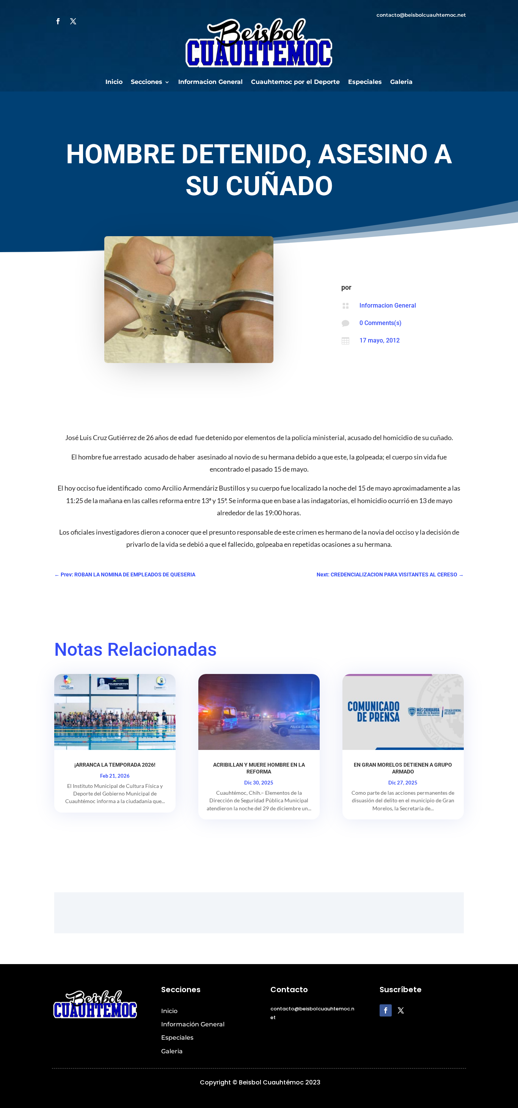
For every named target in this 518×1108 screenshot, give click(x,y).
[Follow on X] (73, 21)
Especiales (365, 82)
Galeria (401, 82)
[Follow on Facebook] (58, 21)
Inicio (113, 82)
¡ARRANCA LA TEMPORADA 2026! (114, 765)
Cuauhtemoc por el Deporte (295, 82)
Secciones (146, 82)
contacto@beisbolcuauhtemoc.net (421, 15)
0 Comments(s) (380, 323)
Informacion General (210, 82)
